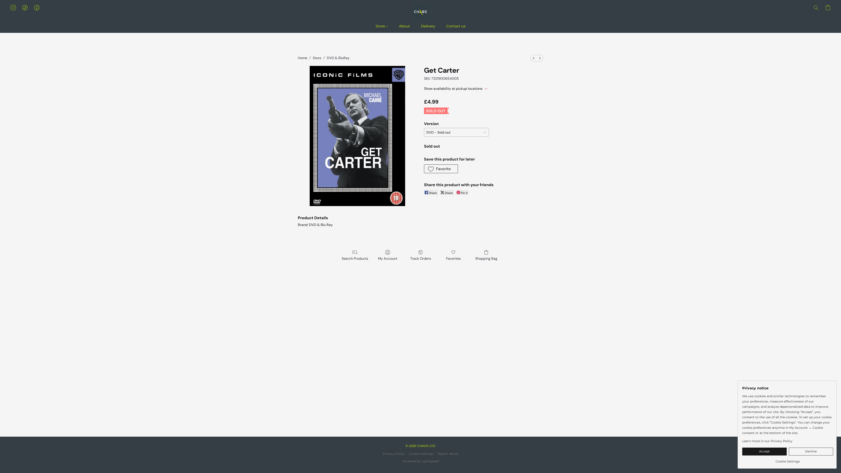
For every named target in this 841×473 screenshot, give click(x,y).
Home (302, 58)
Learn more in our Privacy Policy (767, 441)
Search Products (355, 258)
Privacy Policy (394, 454)
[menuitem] (534, 58)
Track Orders (420, 258)
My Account (387, 258)
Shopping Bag (486, 258)
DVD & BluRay (338, 58)
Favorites (453, 258)
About (404, 26)
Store (381, 26)
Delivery (428, 26)
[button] (420, 12)
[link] (787, 459)
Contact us (455, 26)
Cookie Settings (421, 454)
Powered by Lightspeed (421, 461)
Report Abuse (448, 454)
